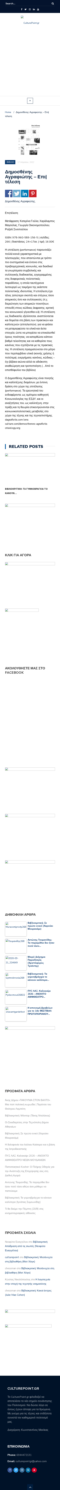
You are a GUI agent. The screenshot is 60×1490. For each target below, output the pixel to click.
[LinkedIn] (34, 9)
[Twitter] (25, 9)
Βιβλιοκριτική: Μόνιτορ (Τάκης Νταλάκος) (27, 1115)
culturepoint (12, 1257)
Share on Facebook (8, 193)
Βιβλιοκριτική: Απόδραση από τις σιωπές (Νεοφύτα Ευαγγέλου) (26, 1246)
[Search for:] (15, 3)
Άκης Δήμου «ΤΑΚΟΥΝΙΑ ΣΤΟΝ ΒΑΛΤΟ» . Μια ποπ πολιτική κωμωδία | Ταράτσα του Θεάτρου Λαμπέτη (28, 1104)
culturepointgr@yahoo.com (31, 1461)
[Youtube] (38, 9)
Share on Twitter (16, 193)
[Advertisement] (30, 64)
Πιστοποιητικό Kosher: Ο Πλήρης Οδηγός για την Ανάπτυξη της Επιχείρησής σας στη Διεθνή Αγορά (29, 1171)
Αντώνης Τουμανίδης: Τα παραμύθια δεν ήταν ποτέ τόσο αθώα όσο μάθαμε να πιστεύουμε (27, 1187)
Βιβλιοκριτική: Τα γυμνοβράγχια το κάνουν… (26, 491)
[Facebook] (21, 9)
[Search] (52, 3)
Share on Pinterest (32, 193)
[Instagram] (30, 9)
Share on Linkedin (24, 193)
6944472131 (24, 1455)
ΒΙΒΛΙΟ (10, 162)
